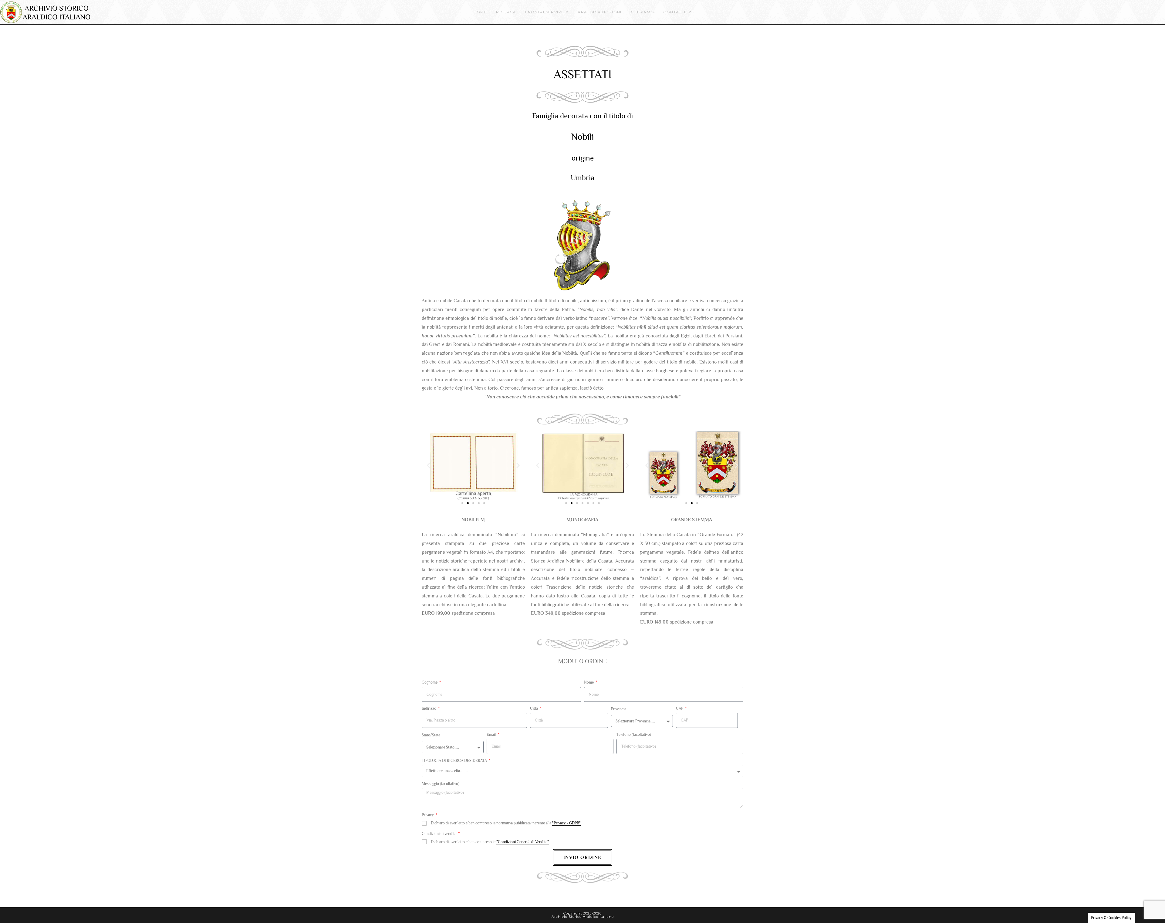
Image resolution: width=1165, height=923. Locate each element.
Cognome (430, 682)
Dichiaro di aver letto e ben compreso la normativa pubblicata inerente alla (506, 823)
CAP (680, 708)
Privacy (428, 815)
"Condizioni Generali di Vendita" (522, 842)
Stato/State (431, 735)
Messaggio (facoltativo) (440, 783)
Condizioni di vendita (439, 833)
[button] (428, 465)
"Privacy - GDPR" (566, 823)
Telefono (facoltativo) (633, 734)
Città (534, 708)
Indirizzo (429, 708)
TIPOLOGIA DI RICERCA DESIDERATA (455, 760)
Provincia (618, 709)
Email (492, 734)
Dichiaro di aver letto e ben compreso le (490, 842)
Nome (589, 682)
